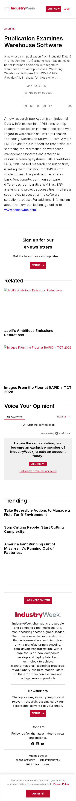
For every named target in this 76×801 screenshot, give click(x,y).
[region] (38, 426)
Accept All (38, 793)
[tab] (14, 417)
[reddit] (44, 106)
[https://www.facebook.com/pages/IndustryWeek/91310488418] (32, 743)
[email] (50, 106)
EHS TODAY (32, 764)
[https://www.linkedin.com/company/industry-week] (37, 743)
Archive (9, 28)
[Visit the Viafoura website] (62, 433)
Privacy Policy (61, 784)
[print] (70, 106)
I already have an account (38, 471)
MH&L (46, 764)
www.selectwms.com (20, 210)
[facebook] (25, 106)
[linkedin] (31, 106)
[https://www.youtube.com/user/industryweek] (42, 743)
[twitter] (38, 106)
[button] (7, 9)
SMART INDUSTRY (49, 760)
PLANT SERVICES (25, 760)
